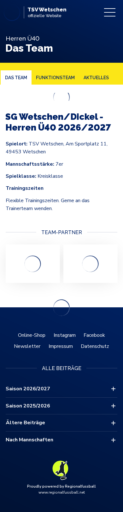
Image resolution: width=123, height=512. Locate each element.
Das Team (16, 77)
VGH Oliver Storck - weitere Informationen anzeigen (33, 264)
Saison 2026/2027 (28, 388)
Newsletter (27, 346)
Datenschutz (95, 346)
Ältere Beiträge (25, 422)
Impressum (61, 346)
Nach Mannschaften (29, 439)
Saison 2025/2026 (28, 405)
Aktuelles (96, 77)
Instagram (65, 335)
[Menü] (109, 12)
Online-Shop (31, 335)
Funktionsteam (55, 77)
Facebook (94, 335)
